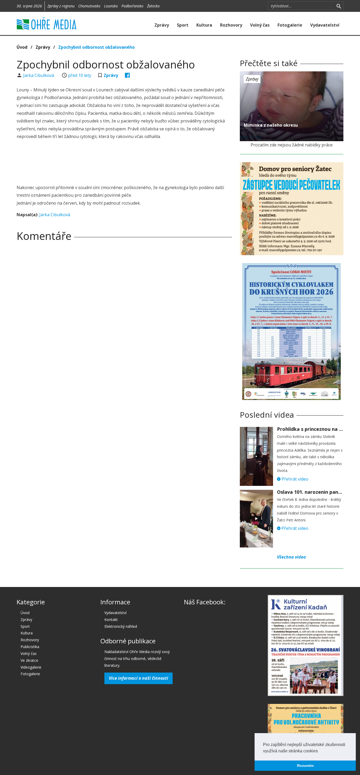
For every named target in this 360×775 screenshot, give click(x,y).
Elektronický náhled (120, 626)
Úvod (22, 47)
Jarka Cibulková (39, 75)
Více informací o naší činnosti (138, 678)
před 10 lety (79, 75)
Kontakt (111, 619)
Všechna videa (291, 557)
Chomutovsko (89, 5)
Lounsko (111, 5)
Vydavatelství (324, 25)
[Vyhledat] (338, 6)
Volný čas (260, 25)
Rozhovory (231, 25)
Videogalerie (31, 667)
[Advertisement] (124, 163)
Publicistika (30, 646)
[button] (319, 751)
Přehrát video (294, 479)
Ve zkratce (29, 660)
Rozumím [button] (305, 765)
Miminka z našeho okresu (271, 125)
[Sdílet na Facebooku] (127, 75)
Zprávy (161, 25)
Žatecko (153, 5)
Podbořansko (132, 5)
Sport (182, 25)
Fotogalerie (290, 25)
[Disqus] (124, 319)
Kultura (204, 25)
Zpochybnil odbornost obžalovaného (96, 47)
